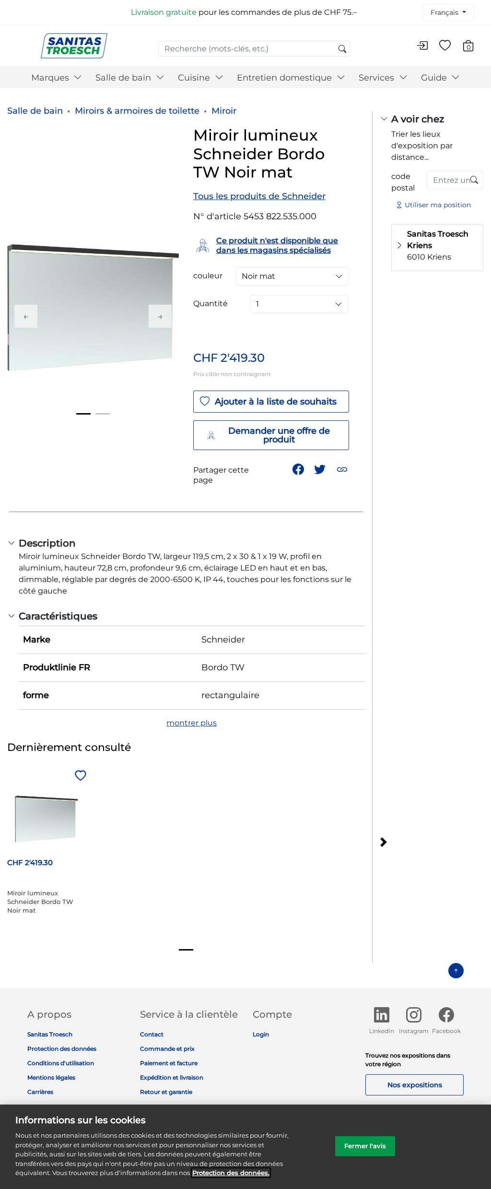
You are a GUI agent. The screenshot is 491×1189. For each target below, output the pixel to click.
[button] (343, 468)
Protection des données (61, 1048)
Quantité (210, 303)
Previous (25, 316)
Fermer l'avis (365, 1146)
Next (160, 316)
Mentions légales (51, 1077)
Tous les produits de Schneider (259, 196)
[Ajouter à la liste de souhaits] (79, 776)
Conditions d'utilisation (60, 1063)
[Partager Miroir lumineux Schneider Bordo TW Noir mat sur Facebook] (299, 468)
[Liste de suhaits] (445, 46)
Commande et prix (167, 1048)
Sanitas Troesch (49, 1034)
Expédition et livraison (171, 1077)
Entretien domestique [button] (285, 77)
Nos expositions (414, 1085)
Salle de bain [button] (124, 77)
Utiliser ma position (438, 205)
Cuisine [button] (195, 77)
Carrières (40, 1091)
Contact (152, 1034)
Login (261, 1034)
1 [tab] (83, 414)
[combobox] (254, 49)
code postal (403, 182)
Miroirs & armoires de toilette (137, 111)
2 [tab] (102, 414)
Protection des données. (230, 1173)
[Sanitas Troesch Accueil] (74, 45)
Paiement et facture (169, 1063)
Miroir (223, 111)
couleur (207, 276)
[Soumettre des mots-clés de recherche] (342, 49)
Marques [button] (51, 77)
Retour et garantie (166, 1091)
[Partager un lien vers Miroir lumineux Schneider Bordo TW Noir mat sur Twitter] (321, 468)
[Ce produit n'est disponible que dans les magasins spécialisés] (474, 180)
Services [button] (378, 77)
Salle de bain (35, 111)
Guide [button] (435, 77)
